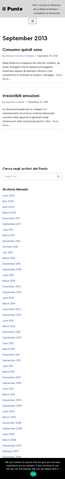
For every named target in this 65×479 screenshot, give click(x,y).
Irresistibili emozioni (20, 95)
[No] (60, 468)
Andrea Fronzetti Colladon (20, 55)
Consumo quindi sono (22, 49)
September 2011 (11, 360)
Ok (33, 474)
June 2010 (8, 388)
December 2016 (11, 241)
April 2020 (8, 207)
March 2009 (9, 417)
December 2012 (11, 331)
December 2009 (11, 400)
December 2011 (11, 354)
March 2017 (8, 235)
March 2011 (8, 371)
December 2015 (11, 263)
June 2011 (7, 366)
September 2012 (11, 337)
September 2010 (11, 383)
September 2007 (12, 445)
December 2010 (11, 377)
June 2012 (8, 343)
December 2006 (11, 456)
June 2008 (8, 434)
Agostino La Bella (15, 102)
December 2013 (11, 309)
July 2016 (7, 252)
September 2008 (12, 428)
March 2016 (8, 258)
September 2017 (11, 224)
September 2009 (12, 405)
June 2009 (8, 411)
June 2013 (8, 320)
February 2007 (10, 451)
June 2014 (8, 297)
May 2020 (8, 201)
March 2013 (8, 326)
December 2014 (11, 286)
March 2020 (9, 212)
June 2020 (8, 195)
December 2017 (11, 218)
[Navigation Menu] (32, 21)
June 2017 (8, 229)
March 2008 (9, 439)
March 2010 (8, 394)
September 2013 (11, 314)
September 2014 (12, 292)
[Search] (58, 176)
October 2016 (10, 246)
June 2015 (8, 275)
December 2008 (11, 422)
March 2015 (8, 280)
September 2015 (11, 269)
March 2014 (8, 303)
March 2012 (8, 349)
